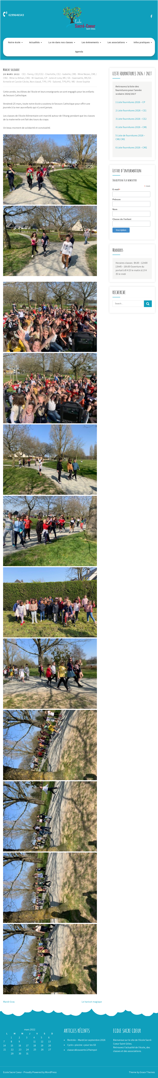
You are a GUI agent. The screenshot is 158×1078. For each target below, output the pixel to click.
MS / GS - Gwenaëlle (73, 78)
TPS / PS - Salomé (51, 81)
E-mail (116, 189)
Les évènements (90, 42)
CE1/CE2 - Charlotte (45, 74)
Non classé (35, 81)
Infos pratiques (142, 42)
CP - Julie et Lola (53, 78)
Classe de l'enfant (121, 219)
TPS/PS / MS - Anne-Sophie (76, 81)
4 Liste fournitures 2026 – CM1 (131, 127)
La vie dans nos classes (60, 42)
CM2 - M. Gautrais (34, 78)
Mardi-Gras (9, 1001)
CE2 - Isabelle (63, 74)
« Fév (5, 1057)
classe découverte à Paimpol (82, 1049)
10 (27, 1041)
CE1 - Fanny (27, 74)
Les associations (116, 42)
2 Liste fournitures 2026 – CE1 (131, 110)
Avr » (12, 1057)
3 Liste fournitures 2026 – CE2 (131, 118)
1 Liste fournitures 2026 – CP (130, 102)
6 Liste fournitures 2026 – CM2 (131, 147)
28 (4, 1053)
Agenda (79, 51)
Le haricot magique (92, 1001)
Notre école (14, 42)
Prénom (116, 199)
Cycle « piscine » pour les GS (81, 1045)
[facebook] (151, 16)
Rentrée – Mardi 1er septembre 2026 (86, 1040)
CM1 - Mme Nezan (81, 74)
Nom (114, 209)
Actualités (34, 42)
